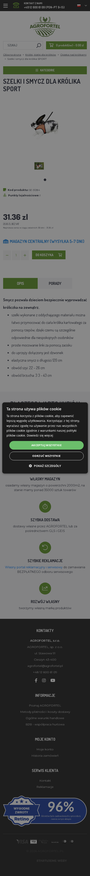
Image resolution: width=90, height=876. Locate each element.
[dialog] (45, 437)
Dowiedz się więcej (40, 435)
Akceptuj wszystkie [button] (46, 445)
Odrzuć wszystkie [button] (46, 456)
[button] (45, 466)
